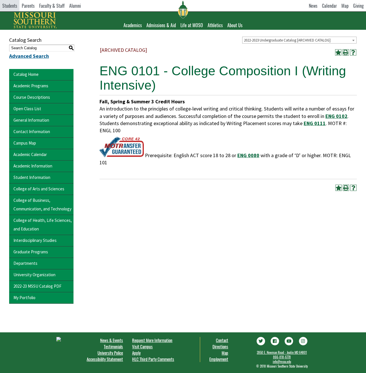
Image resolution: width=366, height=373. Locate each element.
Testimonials (113, 346)
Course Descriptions (31, 97)
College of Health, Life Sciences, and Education (42, 225)
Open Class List (27, 108)
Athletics (215, 25)
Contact (222, 340)
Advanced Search (29, 56)
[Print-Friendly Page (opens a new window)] (346, 52)
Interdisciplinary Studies (35, 240)
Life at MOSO (191, 25)
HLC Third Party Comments (153, 359)
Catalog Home (26, 74)
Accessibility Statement (105, 359)
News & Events (111, 340)
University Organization (34, 274)
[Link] (260, 340)
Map (345, 5)
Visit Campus (142, 346)
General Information (31, 120)
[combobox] (299, 40)
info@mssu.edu (282, 361)
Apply (136, 353)
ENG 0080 (248, 155)
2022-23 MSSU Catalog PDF (37, 286)
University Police (110, 353)
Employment (218, 359)
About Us (234, 25)
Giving (358, 5)
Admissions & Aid (161, 25)
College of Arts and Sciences (38, 189)
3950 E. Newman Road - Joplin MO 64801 (282, 352)
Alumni (75, 5)
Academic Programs (30, 85)
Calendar (329, 5)
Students (9, 5)
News (313, 5)
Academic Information (32, 166)
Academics (133, 25)
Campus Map (24, 143)
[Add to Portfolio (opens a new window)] (338, 52)
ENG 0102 (336, 116)
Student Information (31, 177)
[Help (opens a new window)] (353, 52)
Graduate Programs (30, 251)
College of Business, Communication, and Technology (42, 205)
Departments (25, 263)
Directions (220, 346)
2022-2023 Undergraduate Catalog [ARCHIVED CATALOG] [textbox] (287, 40)
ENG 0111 (315, 123)
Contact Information (31, 131)
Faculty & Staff (52, 5)
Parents (28, 5)
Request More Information (152, 340)
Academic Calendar (30, 154)
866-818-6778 (282, 357)
